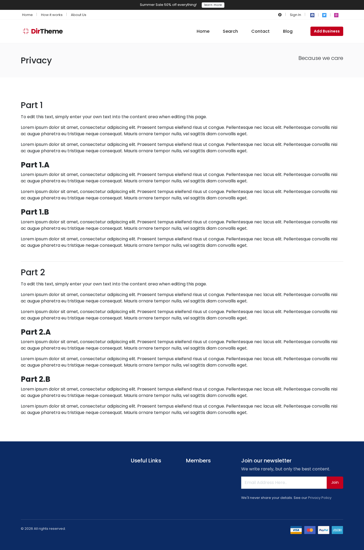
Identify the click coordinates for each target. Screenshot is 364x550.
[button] (280, 14)
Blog (288, 31)
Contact (260, 31)
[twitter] (324, 15)
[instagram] (336, 15)
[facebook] (312, 15)
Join (335, 482)
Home (27, 14)
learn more (213, 5)
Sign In (295, 14)
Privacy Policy (319, 497)
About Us (78, 14)
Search (230, 31)
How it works (52, 14)
